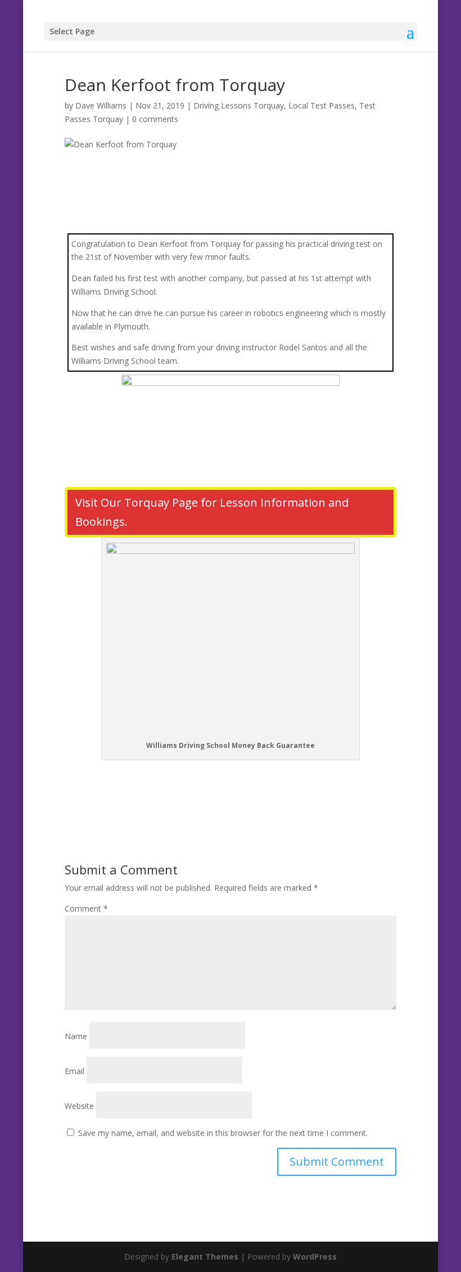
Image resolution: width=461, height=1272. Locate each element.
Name (76, 1036)
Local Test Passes (321, 105)
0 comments (155, 119)
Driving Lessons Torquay (238, 105)
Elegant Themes (204, 1256)
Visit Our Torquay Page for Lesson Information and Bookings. (212, 512)
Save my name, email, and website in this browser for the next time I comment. (223, 1132)
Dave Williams (100, 105)
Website (79, 1105)
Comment (86, 908)
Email (74, 1071)
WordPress (315, 1256)
